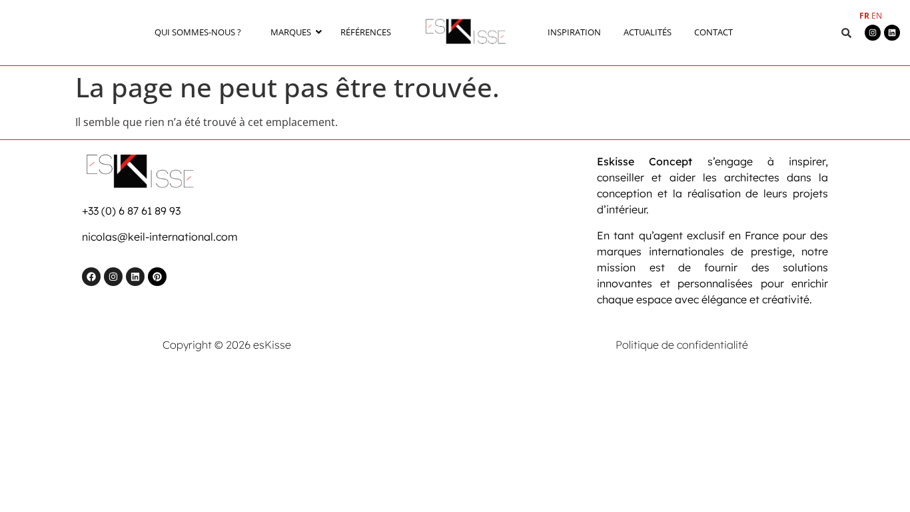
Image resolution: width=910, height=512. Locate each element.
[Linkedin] (892, 33)
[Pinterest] (157, 276)
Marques (290, 32)
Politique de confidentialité (682, 344)
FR (864, 15)
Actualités (648, 32)
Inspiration (574, 32)
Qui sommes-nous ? (198, 32)
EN (876, 15)
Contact (713, 32)
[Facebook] (91, 276)
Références (365, 32)
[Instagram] (873, 33)
